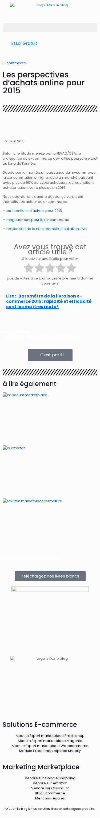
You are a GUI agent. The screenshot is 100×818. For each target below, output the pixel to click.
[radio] (29, 268)
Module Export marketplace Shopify (50, 750)
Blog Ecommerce (50, 793)
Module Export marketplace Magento (50, 740)
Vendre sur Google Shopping (50, 778)
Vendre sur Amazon (50, 783)
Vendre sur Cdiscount (50, 788)
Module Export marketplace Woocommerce (50, 745)
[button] (50, 27)
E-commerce (14, 62)
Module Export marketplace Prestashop (50, 735)
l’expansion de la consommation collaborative (46, 228)
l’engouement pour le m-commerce (37, 219)
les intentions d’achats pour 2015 (34, 210)
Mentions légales (50, 798)
